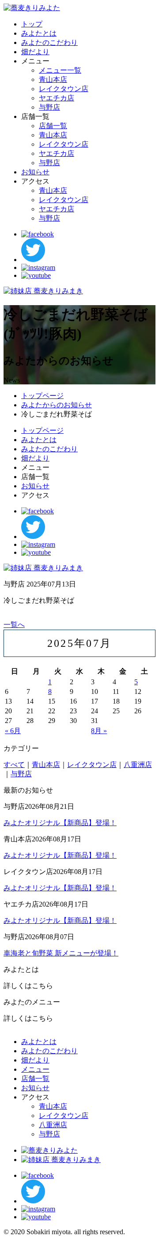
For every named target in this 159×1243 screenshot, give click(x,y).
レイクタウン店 (63, 88)
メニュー (35, 1069)
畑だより (35, 51)
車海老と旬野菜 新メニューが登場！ (61, 953)
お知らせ (35, 172)
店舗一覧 (53, 125)
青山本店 (53, 79)
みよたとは (39, 33)
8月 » (99, 730)
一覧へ (14, 624)
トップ (31, 24)
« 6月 (13, 730)
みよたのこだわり (49, 42)
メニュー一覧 (60, 70)
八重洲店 (138, 764)
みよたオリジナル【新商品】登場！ (60, 822)
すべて (14, 764)
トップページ (42, 395)
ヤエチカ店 (56, 98)
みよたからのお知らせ (56, 405)
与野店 (49, 107)
